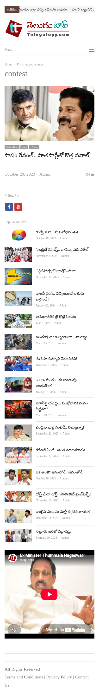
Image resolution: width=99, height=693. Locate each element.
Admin (45, 174)
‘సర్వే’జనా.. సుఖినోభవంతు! (57, 232)
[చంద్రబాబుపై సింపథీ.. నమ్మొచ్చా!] (18, 428)
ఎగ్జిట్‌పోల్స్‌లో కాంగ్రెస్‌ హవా (56, 271)
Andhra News (12, 147)
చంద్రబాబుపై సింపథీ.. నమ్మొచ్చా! (60, 427)
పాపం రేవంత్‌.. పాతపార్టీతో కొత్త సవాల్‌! (48, 155)
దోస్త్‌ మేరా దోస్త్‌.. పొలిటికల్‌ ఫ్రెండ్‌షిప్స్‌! (63, 494)
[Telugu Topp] (49, 28)
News (24, 147)
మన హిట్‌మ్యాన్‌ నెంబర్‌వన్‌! (56, 359)
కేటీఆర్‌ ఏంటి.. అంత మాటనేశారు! (60, 450)
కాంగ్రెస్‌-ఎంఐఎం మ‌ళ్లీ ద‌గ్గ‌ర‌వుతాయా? (63, 512)
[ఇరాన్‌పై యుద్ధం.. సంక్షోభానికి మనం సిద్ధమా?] (18, 404)
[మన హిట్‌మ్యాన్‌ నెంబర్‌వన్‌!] (18, 359)
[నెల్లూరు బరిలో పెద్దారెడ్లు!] (18, 532)
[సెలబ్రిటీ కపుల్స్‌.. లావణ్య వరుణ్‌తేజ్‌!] (18, 250)
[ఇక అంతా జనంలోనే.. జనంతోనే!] (18, 473)
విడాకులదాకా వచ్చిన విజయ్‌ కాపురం (37, 9)
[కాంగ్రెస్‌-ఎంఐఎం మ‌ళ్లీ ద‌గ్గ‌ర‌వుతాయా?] (18, 512)
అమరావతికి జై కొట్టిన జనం (56, 317)
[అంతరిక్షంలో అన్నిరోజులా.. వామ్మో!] (18, 338)
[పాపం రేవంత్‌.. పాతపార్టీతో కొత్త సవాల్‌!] (49, 89)
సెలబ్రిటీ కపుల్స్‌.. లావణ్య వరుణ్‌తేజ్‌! (63, 249)
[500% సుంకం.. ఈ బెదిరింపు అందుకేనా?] (18, 381)
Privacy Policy (59, 677)
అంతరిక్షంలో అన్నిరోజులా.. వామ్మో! (61, 337)
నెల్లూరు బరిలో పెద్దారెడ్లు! (54, 531)
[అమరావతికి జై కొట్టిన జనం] (18, 317)
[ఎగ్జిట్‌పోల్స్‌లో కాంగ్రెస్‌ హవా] (18, 271)
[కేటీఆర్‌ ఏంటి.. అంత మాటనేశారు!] (18, 451)
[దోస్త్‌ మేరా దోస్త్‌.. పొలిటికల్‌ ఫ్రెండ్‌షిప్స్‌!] (18, 495)
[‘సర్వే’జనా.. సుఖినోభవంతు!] (18, 233)
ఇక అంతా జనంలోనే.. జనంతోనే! (59, 472)
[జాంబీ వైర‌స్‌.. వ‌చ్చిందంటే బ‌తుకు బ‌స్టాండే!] (18, 294)
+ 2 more (34, 147)
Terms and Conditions (24, 677)
